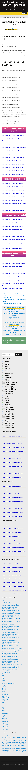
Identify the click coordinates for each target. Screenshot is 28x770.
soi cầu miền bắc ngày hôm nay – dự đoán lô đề (14, 4)
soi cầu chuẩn (23, 742)
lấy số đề (5, 739)
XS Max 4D (8, 375)
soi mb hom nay (14, 750)
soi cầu (13, 742)
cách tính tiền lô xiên (14, 324)
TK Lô (3, 702)
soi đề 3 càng (10, 751)
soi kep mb (24, 747)
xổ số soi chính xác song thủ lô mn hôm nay (10, 667)
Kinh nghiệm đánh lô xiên (20, 330)
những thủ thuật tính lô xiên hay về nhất (13, 303)
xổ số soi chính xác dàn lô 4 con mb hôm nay (11, 623)
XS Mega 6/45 (9, 373)
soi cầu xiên (13, 745)
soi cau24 (23, 739)
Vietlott (7, 371)
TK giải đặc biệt (9, 407)
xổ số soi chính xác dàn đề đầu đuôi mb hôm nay (11, 619)
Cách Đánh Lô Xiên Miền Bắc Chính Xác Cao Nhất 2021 (14, 320)
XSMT (7, 366)
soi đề (7, 751)
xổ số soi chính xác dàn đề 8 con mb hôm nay (11, 616)
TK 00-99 (7, 412)
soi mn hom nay (20, 750)
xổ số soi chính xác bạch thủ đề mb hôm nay (10, 607)
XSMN (7, 364)
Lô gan (7, 396)
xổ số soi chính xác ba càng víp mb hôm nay (10, 605)
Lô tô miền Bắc (9, 414)
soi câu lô (10, 742)
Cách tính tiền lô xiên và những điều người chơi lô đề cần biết (14, 327)
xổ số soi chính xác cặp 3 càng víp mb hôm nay (11, 612)
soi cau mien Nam (12, 740)
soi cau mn (18, 740)
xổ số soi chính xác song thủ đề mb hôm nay (10, 634)
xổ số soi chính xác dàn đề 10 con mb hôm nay (11, 618)
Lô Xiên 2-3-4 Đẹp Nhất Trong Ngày (14, 334)
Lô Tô (3, 716)
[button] (24, 13)
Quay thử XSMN (9, 427)
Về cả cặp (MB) (9, 387)
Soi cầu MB (9, 743)
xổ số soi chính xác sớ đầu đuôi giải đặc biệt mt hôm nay (13, 650)
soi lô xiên (4, 750)
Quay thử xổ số (5, 724)
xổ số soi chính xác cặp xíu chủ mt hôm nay (10, 642)
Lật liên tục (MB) (10, 384)
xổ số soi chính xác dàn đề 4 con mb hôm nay (11, 613)
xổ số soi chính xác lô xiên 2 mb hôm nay (10, 629)
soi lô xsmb (8, 750)
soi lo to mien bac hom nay (20, 748)
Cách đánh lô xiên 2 (13, 311)
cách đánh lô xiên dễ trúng (14, 317)
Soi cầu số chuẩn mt (6, 639)
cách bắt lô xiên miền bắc (9, 309)
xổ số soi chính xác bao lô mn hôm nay (9, 656)
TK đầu (7, 403)
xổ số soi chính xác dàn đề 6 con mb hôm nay (11, 615)
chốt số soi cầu (8, 735)
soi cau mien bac (5, 740)
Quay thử (7, 421)
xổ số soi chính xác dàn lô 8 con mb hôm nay (11, 627)
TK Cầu (3, 691)
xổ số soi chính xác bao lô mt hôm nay (9, 640)
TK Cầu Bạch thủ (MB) (11, 382)
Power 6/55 (8, 378)
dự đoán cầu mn (14, 737)
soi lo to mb (12, 748)
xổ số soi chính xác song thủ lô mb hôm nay (10, 637)
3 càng (3, 735)
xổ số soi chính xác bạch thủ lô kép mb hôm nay (11, 608)
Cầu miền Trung (9, 393)
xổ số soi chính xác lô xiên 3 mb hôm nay (10, 631)
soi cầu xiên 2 (18, 745)
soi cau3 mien (18, 739)
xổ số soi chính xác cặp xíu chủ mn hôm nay (10, 658)
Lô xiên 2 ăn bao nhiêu (14, 332)
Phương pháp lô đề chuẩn (10, 29)
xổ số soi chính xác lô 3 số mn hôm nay (9, 662)
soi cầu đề (13, 747)
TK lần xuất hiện (9, 409)
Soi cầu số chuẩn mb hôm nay (8, 624)
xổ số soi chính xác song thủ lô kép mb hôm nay (11, 635)
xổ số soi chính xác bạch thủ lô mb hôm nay (10, 610)
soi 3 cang (9, 739)
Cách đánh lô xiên (20, 309)
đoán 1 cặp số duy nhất (18, 751)
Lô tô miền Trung (10, 418)
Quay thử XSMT (9, 425)
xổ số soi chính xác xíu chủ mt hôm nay (9, 653)
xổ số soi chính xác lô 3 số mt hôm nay (9, 646)
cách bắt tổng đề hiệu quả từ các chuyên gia (7, 341)
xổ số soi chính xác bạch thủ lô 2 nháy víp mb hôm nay (13, 604)
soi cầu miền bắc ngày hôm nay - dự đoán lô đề (14, 28)
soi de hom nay (18, 747)
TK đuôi (7, 405)
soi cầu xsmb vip (7, 747)
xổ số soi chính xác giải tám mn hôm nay (10, 661)
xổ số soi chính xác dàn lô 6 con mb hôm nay (11, 626)
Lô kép (7, 400)
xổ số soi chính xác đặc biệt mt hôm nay (10, 643)
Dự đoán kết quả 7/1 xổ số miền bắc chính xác (20, 340)
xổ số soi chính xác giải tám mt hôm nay (10, 645)
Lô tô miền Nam (9, 416)
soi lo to (8, 748)
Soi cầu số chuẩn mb (6, 602)
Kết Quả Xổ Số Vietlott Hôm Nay (8, 683)
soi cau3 (13, 739)
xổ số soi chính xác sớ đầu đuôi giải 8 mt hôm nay (12, 648)
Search (18, 354)
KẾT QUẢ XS (4, 673)
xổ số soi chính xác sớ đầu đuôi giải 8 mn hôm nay (12, 664)
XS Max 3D (8, 380)
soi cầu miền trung (15, 743)
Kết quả (7, 368)
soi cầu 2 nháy (18, 742)
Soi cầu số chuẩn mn (6, 654)
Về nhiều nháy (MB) (10, 389)
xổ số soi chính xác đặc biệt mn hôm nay (10, 659)
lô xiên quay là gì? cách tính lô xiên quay (13, 293)
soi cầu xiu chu (8, 745)
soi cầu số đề (22, 743)
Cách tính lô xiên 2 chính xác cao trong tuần (14, 322)
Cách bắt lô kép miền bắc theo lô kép (15, 307)
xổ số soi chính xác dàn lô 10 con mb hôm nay (11, 621)
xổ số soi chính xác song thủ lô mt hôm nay (10, 651)
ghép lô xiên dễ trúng (8, 330)
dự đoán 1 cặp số (20, 735)
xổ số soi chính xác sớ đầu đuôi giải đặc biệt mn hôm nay (13, 665)
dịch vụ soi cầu (14, 735)
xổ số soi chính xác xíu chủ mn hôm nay (10, 669)
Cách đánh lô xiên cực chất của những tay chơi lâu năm (14, 314)
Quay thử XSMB (9, 423)
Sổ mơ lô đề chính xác (6, 672)
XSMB (7, 362)
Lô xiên (7, 398)
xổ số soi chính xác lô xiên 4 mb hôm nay (10, 632)
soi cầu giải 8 (4, 743)
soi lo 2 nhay (4, 748)
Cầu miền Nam (9, 391)
